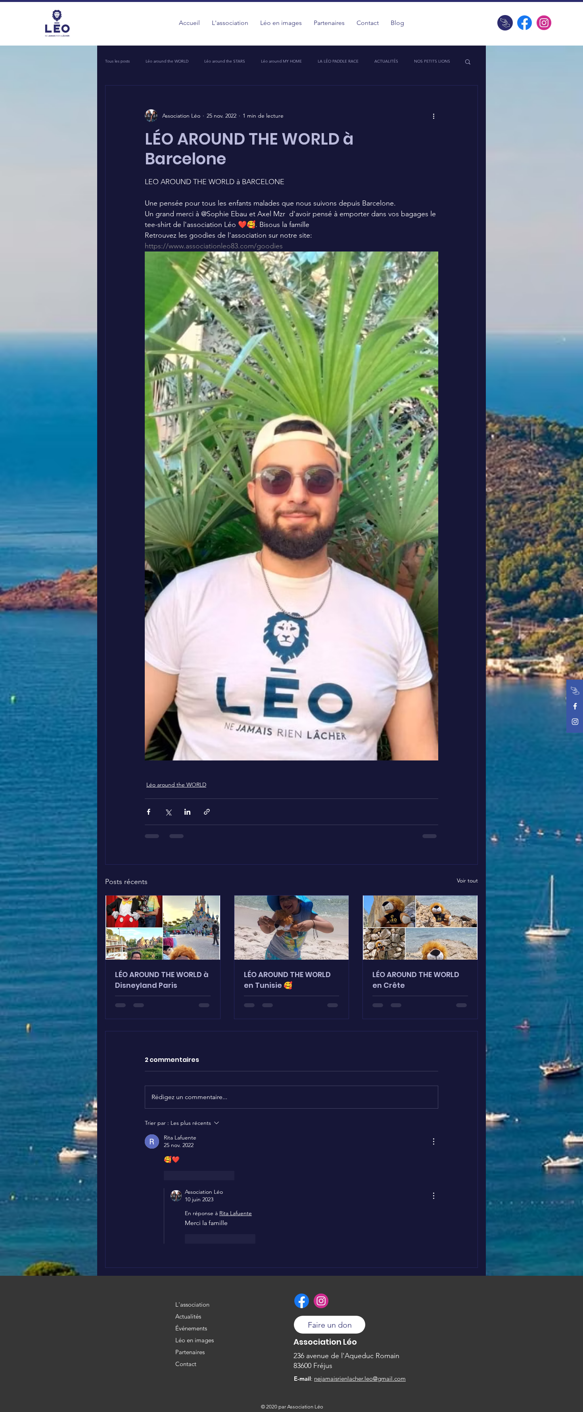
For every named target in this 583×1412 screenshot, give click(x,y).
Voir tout (467, 880)
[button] (281, 23)
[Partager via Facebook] (148, 812)
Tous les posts (117, 61)
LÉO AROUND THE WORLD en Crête (415, 980)
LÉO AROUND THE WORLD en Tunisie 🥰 (287, 980)
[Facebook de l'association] (524, 22)
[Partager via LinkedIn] (187, 812)
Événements (191, 1328)
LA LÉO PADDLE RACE (338, 61)
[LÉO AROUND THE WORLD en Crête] (420, 928)
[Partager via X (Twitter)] (168, 812)
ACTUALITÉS (386, 61)
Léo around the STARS (224, 61)
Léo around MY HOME (281, 61)
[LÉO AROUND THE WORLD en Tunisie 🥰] (291, 928)
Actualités (188, 1316)
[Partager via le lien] (207, 812)
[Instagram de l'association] (544, 22)
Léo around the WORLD (167, 61)
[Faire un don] (505, 22)
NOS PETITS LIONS (432, 61)
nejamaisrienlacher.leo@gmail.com (360, 1378)
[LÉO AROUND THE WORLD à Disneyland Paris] (162, 928)
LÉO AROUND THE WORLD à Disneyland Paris (162, 980)
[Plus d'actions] (433, 115)
